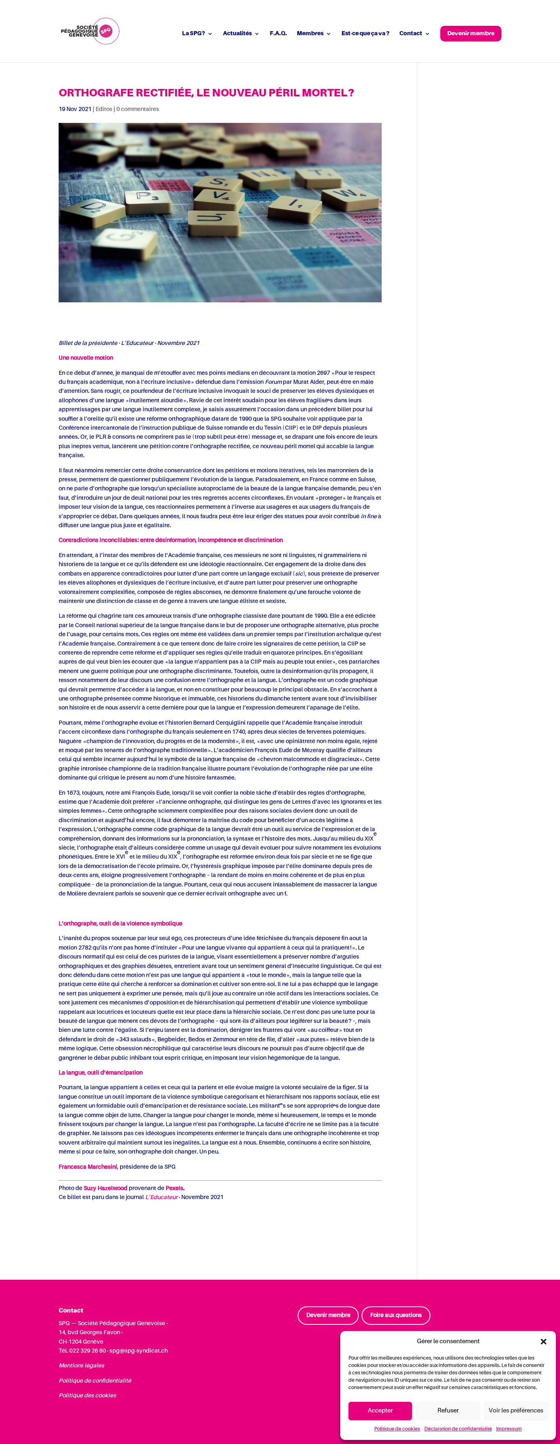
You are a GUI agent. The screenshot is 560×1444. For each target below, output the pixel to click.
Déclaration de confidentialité (458, 1429)
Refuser (448, 1411)
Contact (410, 33)
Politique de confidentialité (95, 1381)
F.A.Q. (278, 33)
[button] (544, 1341)
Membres (310, 33)
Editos (104, 109)
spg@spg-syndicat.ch (138, 1351)
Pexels (174, 1188)
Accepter (380, 1411)
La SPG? (193, 33)
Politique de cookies (397, 1429)
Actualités (237, 33)
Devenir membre (470, 33)
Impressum (509, 1429)
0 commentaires (137, 109)
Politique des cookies (87, 1396)
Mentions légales (81, 1366)
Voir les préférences (516, 1411)
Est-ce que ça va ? (365, 33)
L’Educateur (161, 1197)
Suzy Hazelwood (105, 1188)
